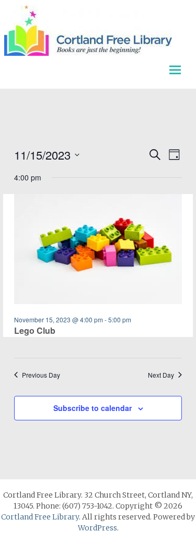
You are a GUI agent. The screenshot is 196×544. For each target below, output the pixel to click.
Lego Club (34, 330)
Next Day (161, 375)
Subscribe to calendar (92, 408)
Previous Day (41, 375)
